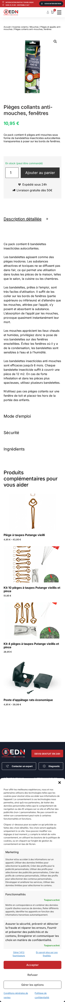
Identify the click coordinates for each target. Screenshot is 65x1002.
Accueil (7, 27)
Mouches (34, 27)
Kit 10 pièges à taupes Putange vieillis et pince (32, 589)
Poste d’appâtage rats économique (28, 700)
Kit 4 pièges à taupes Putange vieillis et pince (31, 645)
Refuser (32, 975)
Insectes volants (20, 27)
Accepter (32, 965)
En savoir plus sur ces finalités (47, 954)
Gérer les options (32, 984)
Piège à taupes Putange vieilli (24, 535)
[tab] (32, 219)
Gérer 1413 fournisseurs (19, 954)
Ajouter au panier (40, 173)
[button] (59, 782)
